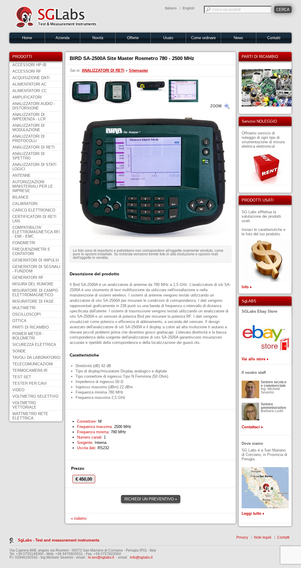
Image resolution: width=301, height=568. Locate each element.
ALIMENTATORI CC (29, 91)
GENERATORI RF (28, 277)
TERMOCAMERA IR (29, 370)
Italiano (171, 8)
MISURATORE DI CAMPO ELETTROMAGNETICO (35, 292)
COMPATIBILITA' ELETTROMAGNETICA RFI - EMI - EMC (36, 232)
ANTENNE (21, 175)
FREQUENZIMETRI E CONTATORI (31, 251)
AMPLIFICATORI (27, 97)
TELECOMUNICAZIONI (32, 364)
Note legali (262, 537)
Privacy (242, 537)
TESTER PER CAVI (29, 383)
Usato (168, 38)
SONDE (19, 351)
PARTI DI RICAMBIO (30, 327)
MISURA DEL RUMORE (32, 284)
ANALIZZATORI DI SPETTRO (28, 155)
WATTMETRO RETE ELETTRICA (30, 416)
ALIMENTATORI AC (29, 84)
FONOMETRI (23, 243)
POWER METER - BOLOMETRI (28, 336)
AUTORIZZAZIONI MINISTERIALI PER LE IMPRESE (32, 186)
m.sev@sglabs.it (101, 557)
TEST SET (21, 377)
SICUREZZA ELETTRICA (34, 344)
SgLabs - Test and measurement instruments (58, 540)
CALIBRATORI (25, 203)
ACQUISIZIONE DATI (31, 78)
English (189, 8)
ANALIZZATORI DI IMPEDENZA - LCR (29, 116)
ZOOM (216, 106)
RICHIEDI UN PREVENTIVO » (150, 499)
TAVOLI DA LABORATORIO (36, 357)
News (238, 38)
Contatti (273, 38)
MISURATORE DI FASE (33, 301)
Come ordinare (203, 38)
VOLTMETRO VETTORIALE (24, 405)
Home (27, 38)
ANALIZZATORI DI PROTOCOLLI (28, 138)
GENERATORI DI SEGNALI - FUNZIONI (36, 268)
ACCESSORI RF (26, 71)
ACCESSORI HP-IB (29, 65)
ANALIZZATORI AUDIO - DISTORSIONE (33, 105)
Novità (97, 38)
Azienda (62, 38)
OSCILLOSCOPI (26, 314)
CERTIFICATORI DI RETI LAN (34, 218)
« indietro (78, 518)
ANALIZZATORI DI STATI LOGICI (34, 166)
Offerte (133, 38)
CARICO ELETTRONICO (33, 210)
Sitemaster (138, 70)
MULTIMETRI (24, 308)
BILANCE (20, 197)
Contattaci (251, 427)
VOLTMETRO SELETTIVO (35, 396)
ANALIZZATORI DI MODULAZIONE (28, 127)
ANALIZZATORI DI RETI (33, 147)
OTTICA (19, 321)
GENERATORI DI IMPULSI (35, 260)
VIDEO (18, 390)
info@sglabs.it (141, 557)
